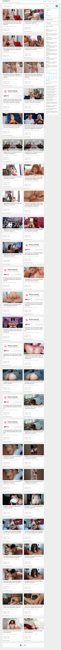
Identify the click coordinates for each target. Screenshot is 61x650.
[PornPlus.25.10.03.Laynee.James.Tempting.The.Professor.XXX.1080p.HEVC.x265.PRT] (34, 348)
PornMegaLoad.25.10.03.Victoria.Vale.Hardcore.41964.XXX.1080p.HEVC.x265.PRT (34, 304)
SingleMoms (30, 289)
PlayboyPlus (9, 365)
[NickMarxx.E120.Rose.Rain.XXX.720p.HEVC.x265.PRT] (13, 375)
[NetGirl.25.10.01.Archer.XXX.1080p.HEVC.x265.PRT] (34, 624)
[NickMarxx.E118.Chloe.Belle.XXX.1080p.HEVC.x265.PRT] (34, 499)
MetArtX (8, 615)
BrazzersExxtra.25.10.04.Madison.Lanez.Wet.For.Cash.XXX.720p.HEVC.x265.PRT (12, 76)
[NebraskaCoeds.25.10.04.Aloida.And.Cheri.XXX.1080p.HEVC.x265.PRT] (13, 574)
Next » (25, 645)
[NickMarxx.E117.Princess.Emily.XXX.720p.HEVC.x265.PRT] (34, 400)
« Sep (47, 80)
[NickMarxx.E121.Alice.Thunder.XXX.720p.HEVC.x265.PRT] (13, 449)
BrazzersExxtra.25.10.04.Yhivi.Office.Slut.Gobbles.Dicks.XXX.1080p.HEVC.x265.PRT (12, 49)
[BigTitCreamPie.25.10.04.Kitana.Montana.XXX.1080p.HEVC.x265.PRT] (13, 118)
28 (48, 79)
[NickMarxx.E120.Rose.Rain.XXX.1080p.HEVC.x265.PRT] (34, 375)
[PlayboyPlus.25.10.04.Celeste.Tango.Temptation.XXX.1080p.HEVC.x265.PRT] (13, 348)
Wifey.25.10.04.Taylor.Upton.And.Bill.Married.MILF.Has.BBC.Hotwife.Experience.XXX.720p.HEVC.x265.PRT (12, 101)
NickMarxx (8, 391)
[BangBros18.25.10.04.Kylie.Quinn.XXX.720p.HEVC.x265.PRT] (13, 145)
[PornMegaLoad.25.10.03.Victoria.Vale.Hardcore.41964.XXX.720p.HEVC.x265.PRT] (13, 272)
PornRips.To (6, 1)
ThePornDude (55, 1)
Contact (49, 1)
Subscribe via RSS (49, 19)
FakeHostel (30, 31)
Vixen (29, 188)
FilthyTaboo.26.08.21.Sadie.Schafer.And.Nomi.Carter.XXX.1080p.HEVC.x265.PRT (51, 34)
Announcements (48, 15)
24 (53, 78)
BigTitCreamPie (30, 110)
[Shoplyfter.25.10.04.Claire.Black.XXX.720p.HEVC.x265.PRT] (13, 222)
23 (51, 78)
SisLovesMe (30, 239)
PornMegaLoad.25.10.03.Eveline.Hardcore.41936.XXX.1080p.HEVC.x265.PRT (12, 432)
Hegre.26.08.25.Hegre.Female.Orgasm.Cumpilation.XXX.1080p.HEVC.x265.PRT (51, 112)
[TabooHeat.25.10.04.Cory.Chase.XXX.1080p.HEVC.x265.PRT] (13, 196)
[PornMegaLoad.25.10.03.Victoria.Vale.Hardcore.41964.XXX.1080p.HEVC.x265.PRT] (34, 297)
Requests (44, 1)
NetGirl (8, 640)
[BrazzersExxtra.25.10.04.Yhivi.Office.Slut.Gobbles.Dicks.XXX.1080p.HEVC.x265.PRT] (13, 41)
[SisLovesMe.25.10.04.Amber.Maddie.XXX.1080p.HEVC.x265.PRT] (34, 247)
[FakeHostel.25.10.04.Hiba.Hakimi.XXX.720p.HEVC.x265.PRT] (34, 14)
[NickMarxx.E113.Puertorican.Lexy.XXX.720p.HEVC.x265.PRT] (34, 449)
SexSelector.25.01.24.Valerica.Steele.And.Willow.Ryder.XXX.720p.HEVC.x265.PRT (51, 54)
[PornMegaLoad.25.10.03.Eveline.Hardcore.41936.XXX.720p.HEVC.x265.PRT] (13, 399)
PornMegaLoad (9, 289)
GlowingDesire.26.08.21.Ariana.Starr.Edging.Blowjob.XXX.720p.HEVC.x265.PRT (51, 66)
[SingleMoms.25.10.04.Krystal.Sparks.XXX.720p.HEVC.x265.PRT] (34, 272)
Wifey (8, 110)
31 (53, 79)
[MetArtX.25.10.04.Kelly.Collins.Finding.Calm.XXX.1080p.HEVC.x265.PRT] (34, 599)
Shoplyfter (8, 239)
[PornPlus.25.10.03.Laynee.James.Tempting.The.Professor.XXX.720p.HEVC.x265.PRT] (13, 322)
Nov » (49, 80)
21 (48, 78)
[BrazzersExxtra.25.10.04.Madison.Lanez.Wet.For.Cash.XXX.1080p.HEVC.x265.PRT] (34, 67)
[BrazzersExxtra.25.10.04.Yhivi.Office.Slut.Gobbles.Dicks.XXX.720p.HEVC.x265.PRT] (13, 14)
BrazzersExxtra (10, 59)
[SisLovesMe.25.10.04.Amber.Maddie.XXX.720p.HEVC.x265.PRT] (34, 222)
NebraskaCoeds (10, 590)
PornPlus (8, 340)
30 (51, 79)
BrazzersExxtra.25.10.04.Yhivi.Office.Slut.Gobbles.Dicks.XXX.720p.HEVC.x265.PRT (12, 23)
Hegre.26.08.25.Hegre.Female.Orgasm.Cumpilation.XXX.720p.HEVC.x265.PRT (51, 103)
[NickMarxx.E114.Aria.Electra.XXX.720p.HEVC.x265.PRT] (34, 549)
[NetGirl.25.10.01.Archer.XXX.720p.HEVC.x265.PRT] (13, 624)
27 (46, 79)
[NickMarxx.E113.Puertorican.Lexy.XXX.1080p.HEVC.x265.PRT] (34, 474)
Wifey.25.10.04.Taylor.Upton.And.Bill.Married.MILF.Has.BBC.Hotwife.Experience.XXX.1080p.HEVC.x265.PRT (34, 127)
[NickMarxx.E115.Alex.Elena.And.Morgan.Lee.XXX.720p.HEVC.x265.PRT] (13, 524)
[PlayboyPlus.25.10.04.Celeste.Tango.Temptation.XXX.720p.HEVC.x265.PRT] (34, 321)
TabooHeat (9, 186)
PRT (4, 26)
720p (26, 31)
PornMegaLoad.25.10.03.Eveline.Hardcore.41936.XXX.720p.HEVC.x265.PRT (12, 407)
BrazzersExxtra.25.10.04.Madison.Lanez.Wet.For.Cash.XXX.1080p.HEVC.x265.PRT (34, 76)
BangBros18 (9, 161)
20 (46, 78)
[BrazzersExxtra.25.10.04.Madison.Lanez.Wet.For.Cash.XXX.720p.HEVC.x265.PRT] (13, 67)
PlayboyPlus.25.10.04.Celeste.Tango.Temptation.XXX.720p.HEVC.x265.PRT (34, 329)
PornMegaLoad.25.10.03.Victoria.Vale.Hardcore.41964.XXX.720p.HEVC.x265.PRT (12, 279)
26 (56, 78)
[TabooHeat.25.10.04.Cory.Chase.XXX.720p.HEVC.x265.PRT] (13, 170)
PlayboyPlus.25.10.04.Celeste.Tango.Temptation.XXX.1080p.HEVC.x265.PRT (12, 356)
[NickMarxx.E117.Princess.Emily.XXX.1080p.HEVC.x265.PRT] (34, 424)
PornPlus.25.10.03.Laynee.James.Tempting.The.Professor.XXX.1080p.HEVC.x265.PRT (34, 357)
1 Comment (15, 26)
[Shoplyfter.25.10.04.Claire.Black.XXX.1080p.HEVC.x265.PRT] (13, 247)
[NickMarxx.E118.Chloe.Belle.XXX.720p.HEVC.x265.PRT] (13, 499)
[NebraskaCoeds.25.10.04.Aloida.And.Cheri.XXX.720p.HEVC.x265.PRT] (13, 549)
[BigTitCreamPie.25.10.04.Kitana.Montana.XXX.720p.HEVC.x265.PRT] (34, 93)
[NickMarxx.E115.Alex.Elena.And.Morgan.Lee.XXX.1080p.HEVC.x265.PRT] (34, 524)
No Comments (15, 52)
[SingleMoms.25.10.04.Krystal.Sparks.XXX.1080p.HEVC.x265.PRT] (13, 297)
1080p (5, 59)
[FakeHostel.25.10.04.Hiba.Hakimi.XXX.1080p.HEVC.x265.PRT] (34, 41)
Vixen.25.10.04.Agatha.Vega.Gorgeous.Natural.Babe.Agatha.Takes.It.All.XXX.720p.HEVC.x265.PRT (34, 178)
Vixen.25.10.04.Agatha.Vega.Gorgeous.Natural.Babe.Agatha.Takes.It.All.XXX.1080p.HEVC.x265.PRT (34, 205)
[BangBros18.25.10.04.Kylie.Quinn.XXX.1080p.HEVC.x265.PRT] (34, 145)
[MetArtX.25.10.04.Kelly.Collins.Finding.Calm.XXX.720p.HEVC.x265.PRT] (13, 599)
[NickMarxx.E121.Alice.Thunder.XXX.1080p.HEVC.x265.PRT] (13, 474)
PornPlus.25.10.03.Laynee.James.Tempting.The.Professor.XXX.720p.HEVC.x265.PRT (12, 331)
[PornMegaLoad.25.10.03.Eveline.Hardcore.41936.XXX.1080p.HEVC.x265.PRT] (13, 424)
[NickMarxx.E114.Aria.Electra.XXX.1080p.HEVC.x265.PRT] (34, 574)
